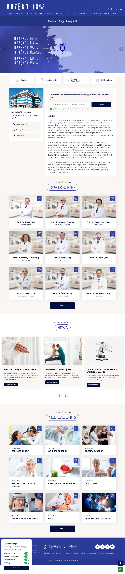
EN (108, 9)
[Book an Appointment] (120, 563)
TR (104, 9)
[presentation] (59, 395)
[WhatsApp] (120, 569)
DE (112, 9)
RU (117, 9)
